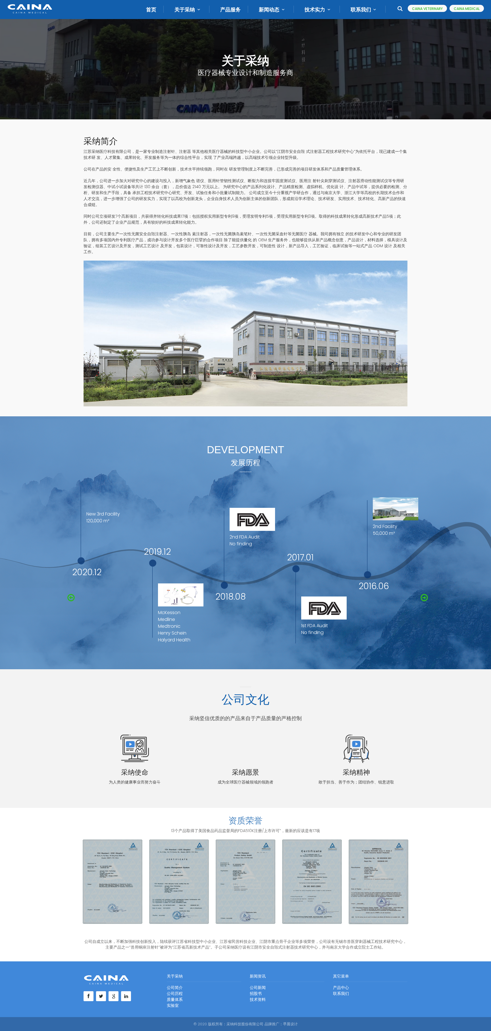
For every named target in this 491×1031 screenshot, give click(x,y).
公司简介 (175, 987)
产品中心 (341, 987)
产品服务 (230, 9)
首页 (151, 9)
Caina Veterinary (427, 8)
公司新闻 (258, 987)
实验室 (173, 1005)
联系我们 (361, 9)
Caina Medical (467, 8)
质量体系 (175, 999)
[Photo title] (113, 881)
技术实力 (315, 9)
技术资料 (258, 999)
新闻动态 (269, 9)
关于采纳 (184, 9)
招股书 (256, 993)
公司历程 (175, 993)
